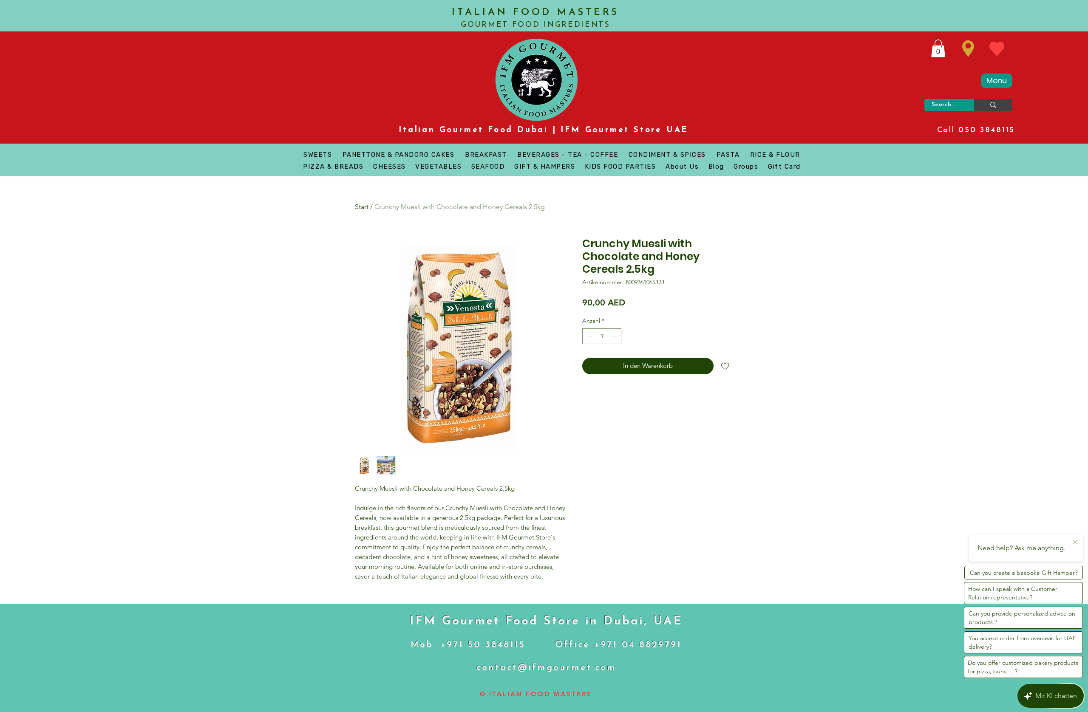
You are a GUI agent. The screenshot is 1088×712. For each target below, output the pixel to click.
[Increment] (614, 336)
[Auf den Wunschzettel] (725, 366)
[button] (938, 48)
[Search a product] (993, 105)
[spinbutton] (601, 336)
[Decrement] (589, 336)
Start (361, 207)
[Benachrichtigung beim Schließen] (1075, 542)
